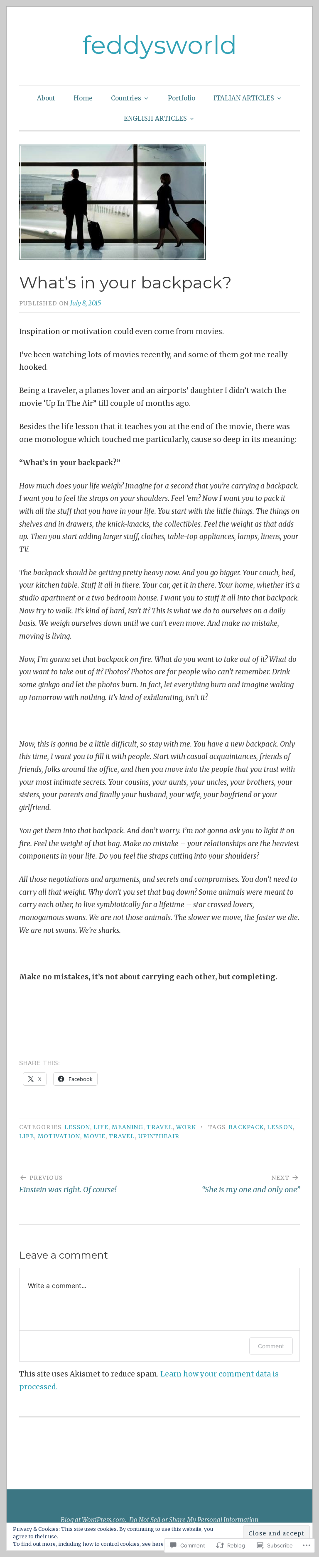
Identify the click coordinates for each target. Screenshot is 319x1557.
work (186, 1127)
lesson (77, 1127)
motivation (59, 1136)
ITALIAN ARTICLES (243, 98)
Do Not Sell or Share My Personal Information (193, 1520)
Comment (271, 1346)
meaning (127, 1127)
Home (83, 98)
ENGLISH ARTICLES (155, 118)
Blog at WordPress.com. (93, 1520)
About (46, 98)
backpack (246, 1127)
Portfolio (181, 98)
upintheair (159, 1136)
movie (94, 1136)
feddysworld (159, 45)
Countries (126, 98)
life (100, 1127)
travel (159, 1127)
